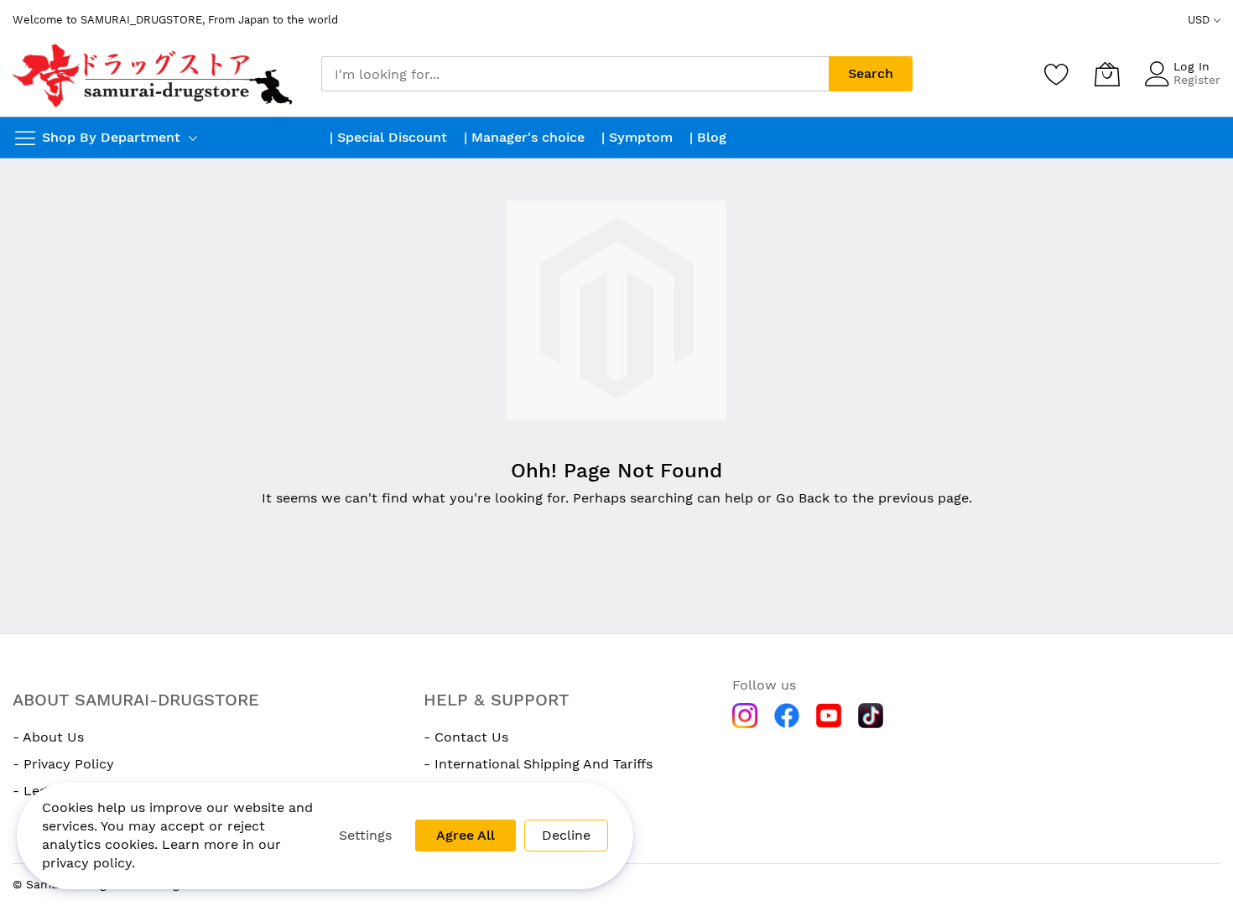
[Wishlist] (1056, 73)
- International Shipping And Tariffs (538, 764)
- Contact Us (466, 737)
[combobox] (575, 73)
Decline (566, 835)
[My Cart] (1107, 73)
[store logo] (154, 74)
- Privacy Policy (63, 764)
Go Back (803, 498)
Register (1196, 79)
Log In (1191, 66)
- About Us (48, 737)
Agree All (465, 835)
